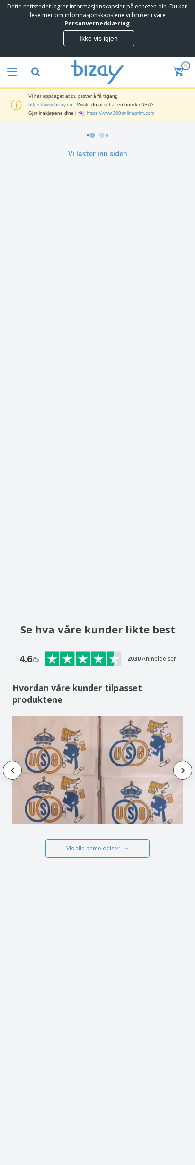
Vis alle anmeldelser (93, 848)
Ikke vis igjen (99, 38)
